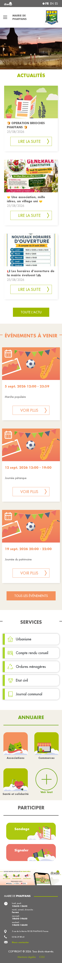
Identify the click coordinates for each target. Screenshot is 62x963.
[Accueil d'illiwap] (14, 3)
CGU (42, 957)
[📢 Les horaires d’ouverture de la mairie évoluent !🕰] (31, 250)
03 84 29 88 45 (18, 937)
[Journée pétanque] (31, 445)
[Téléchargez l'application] (31, 877)
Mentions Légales (27, 957)
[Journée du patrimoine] (31, 526)
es (56, 3)
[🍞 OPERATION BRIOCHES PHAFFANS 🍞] (31, 102)
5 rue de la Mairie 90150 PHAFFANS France (30, 931)
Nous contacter (20, 942)
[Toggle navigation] (5, 17)
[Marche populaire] (31, 363)
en (52, 3)
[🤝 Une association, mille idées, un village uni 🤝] (31, 176)
